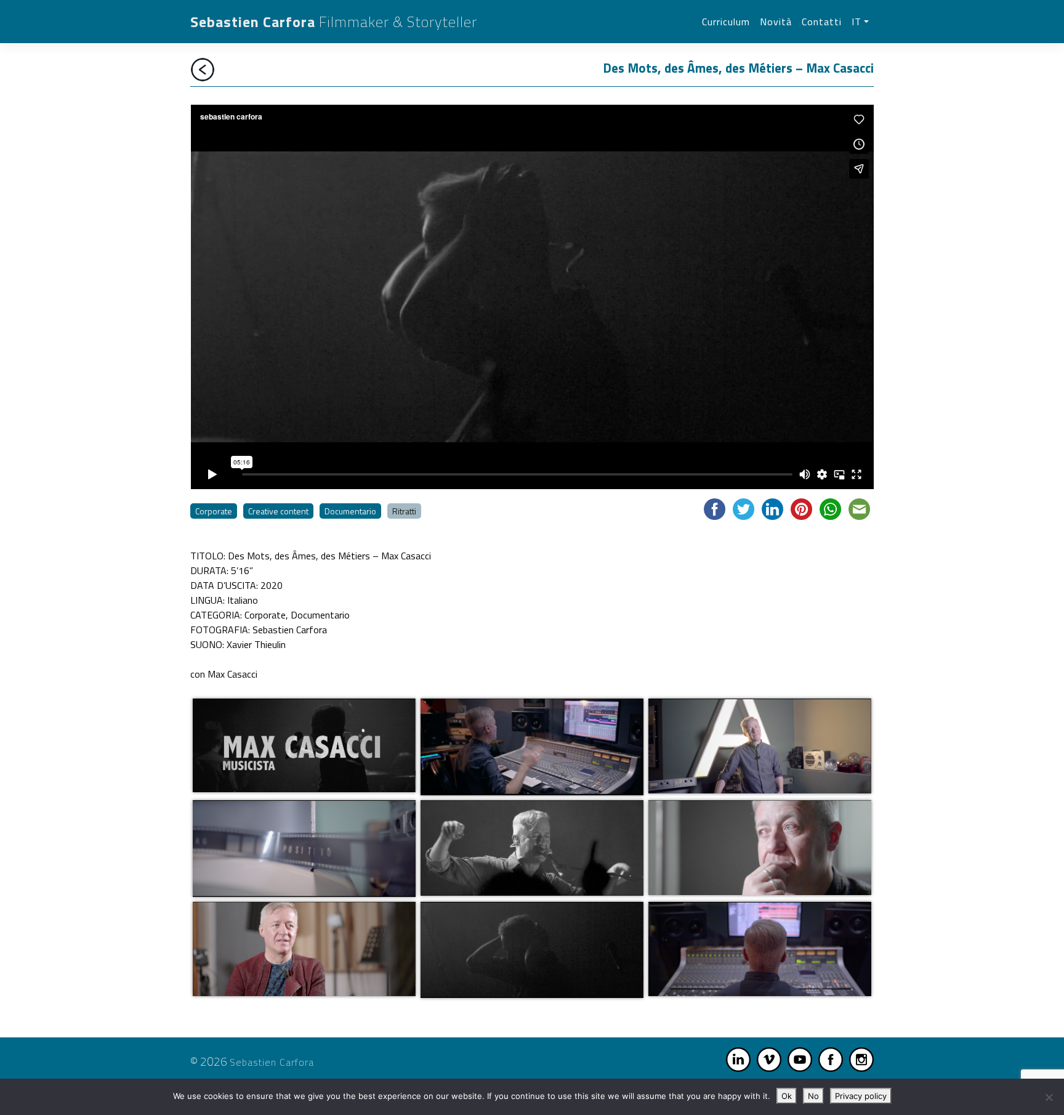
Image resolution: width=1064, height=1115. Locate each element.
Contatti (822, 21)
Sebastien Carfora (333, 21)
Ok (786, 1096)
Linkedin (738, 1059)
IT (856, 21)
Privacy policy (861, 1096)
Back (202, 69)
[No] (1048, 1097)
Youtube (800, 1059)
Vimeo (769, 1059)
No (813, 1096)
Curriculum (726, 21)
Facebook (830, 1059)
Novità (776, 21)
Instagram (861, 1059)
